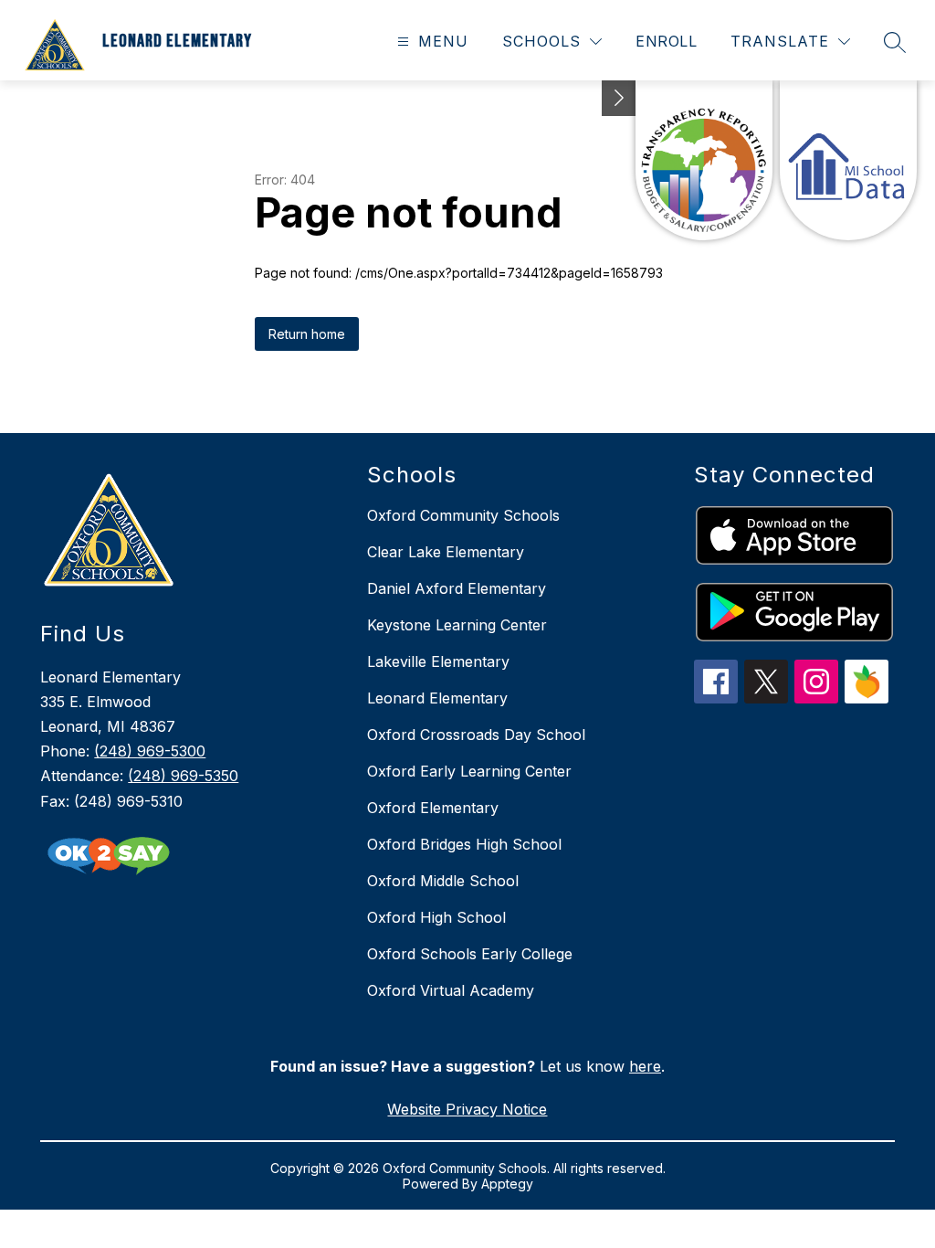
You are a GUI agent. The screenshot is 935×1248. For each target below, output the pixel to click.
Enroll (666, 41)
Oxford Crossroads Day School (476, 734)
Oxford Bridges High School (464, 844)
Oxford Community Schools (463, 515)
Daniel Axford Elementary (456, 588)
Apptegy (507, 1183)
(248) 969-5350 (183, 776)
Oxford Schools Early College (470, 954)
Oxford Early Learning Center (469, 771)
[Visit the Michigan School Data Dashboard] (848, 160)
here (645, 1066)
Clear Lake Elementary (445, 552)
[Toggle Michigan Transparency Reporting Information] (619, 98)
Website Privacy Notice (467, 1109)
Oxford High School (436, 917)
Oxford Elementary (433, 808)
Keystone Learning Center (457, 625)
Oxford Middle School (443, 881)
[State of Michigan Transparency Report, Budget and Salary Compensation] (704, 160)
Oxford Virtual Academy (450, 990)
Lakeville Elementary (438, 661)
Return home (306, 334)
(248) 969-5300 (149, 751)
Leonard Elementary (437, 698)
